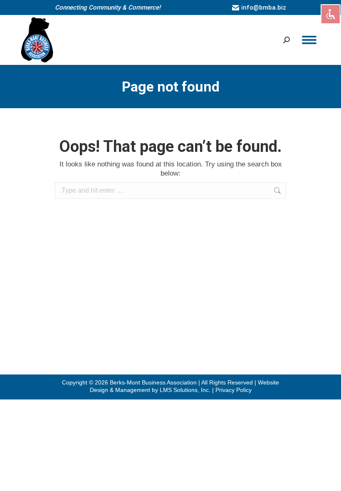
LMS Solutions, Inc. (186, 390)
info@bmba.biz (263, 7)
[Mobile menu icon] (309, 40)
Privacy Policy (233, 390)
